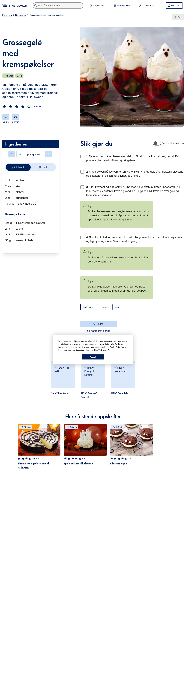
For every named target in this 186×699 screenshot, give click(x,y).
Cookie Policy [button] (115, 347)
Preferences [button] (103, 350)
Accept (93, 357)
